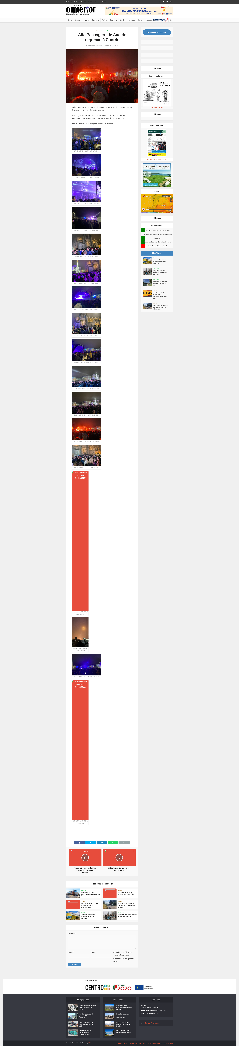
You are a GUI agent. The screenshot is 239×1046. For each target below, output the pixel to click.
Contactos (69, 2)
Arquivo (96, 2)
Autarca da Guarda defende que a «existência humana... (124, 1007)
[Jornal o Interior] (81, 9)
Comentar (99, 45)
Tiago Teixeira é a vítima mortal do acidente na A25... (86, 1024)
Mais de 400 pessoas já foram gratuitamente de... (160, 283)
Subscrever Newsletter (87, 2)
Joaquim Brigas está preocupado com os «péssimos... (88, 916)
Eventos (140, 20)
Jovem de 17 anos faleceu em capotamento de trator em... (160, 295)
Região (122, 20)
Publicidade (138, 1043)
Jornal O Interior (152, 1023)
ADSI (89, 1043)
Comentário (72, 933)
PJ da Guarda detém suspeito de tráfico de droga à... (90, 894)
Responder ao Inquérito (156, 32)
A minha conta (103, 2)
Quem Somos (121, 1043)
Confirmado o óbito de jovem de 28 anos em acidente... (86, 1016)
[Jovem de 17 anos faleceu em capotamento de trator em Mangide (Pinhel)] (148, 293)
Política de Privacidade (167, 1043)
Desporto (86, 20)
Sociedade (131, 20)
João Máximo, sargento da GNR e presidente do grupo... (87, 1007)
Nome (71, 952)
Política (104, 20)
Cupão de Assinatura (154, 1043)
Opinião (112, 20)
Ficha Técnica (76, 2)
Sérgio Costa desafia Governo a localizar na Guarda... (123, 1024)
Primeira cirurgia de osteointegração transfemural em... (85, 1032)
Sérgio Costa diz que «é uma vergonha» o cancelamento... (123, 1016)
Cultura (77, 20)
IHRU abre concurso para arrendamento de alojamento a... (89, 905)
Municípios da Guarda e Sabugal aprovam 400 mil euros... (126, 905)
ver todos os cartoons (156, 107)
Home (70, 20)
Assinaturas (150, 20)
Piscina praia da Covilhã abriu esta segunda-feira (123, 1031)
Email (93, 952)
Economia (95, 20)
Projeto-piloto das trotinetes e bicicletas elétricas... (160, 272)
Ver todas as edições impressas (156, 159)
